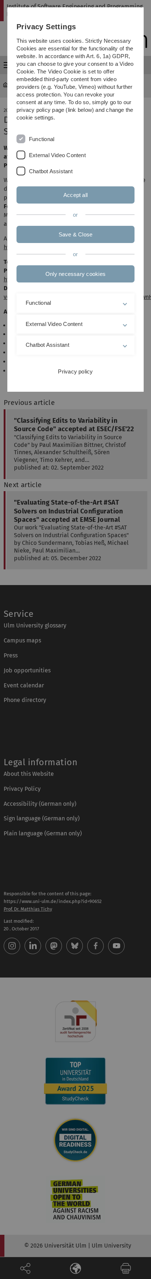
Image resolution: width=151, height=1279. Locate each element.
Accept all (75, 195)
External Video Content (57, 155)
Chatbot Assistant (51, 171)
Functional (41, 139)
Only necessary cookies (75, 274)
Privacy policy (75, 371)
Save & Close (76, 234)
